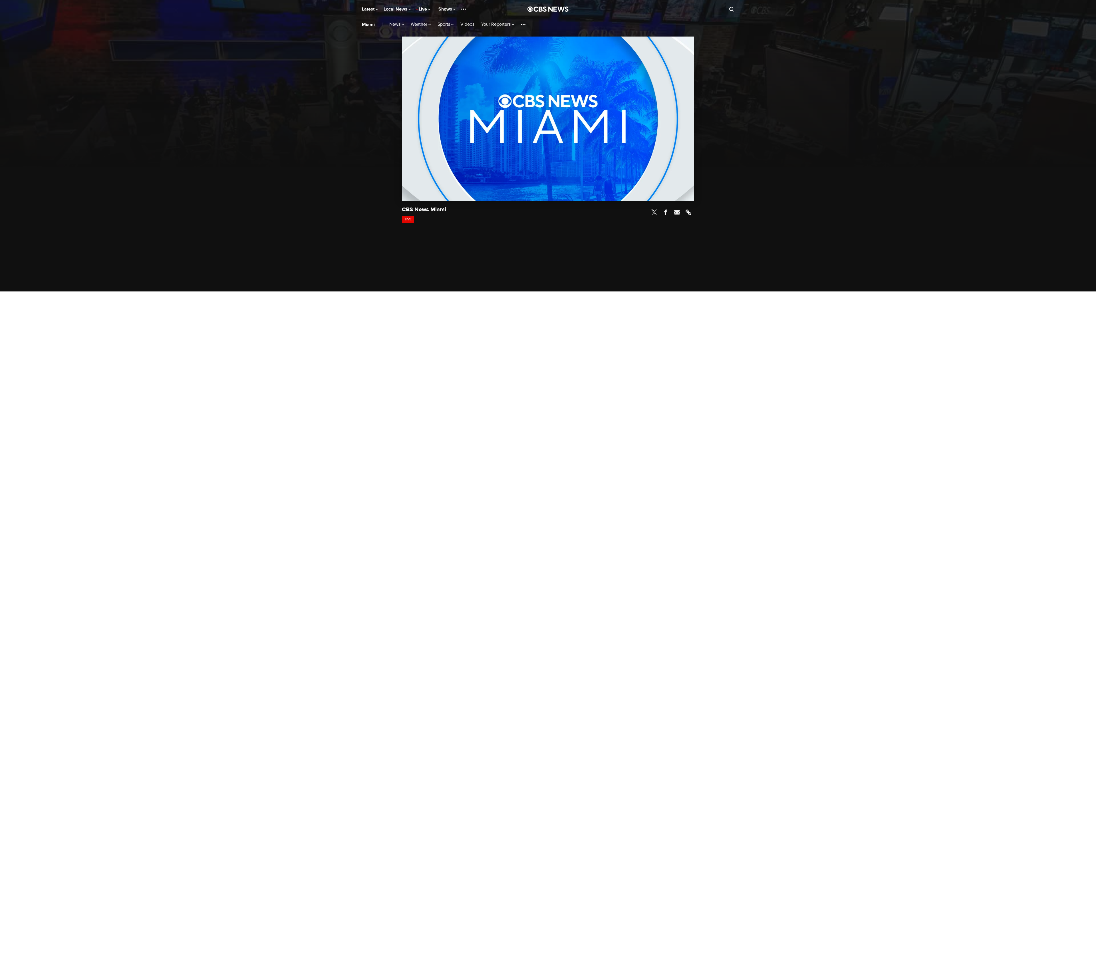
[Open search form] (731, 9)
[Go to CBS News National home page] (548, 9)
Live (423, 9)
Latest (369, 9)
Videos (467, 24)
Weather (419, 24)
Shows (445, 9)
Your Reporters (496, 24)
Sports (444, 24)
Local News (396, 9)
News (395, 24)
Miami (368, 24)
